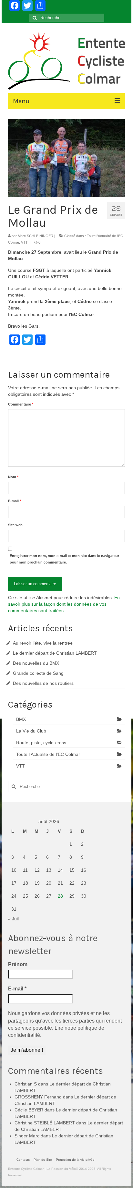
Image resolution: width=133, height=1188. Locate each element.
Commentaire (20, 404)
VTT (24, 242)
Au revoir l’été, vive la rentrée (43, 643)
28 (60, 896)
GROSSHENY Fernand (38, 1096)
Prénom (17, 964)
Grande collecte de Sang (38, 673)
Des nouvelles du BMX (36, 663)
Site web (15, 525)
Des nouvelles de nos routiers (43, 683)
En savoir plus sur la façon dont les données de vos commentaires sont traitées (64, 604)
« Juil (13, 918)
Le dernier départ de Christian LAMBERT (55, 653)
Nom (13, 477)
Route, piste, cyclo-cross (41, 742)
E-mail (14, 501)
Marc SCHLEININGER (35, 236)
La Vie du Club (31, 730)
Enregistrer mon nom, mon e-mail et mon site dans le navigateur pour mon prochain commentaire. (64, 559)
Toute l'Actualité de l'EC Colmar (48, 754)
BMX (21, 719)
